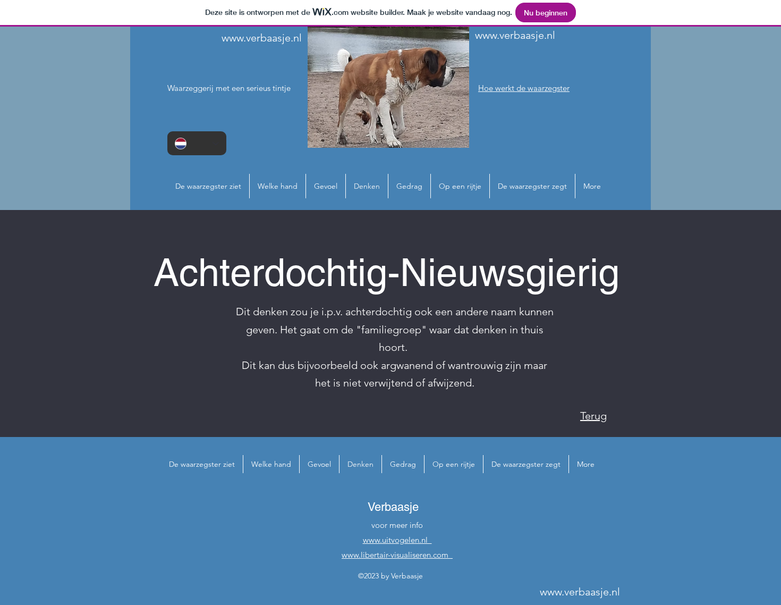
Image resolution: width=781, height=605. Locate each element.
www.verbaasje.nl (262, 37)
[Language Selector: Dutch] (196, 143)
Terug (593, 415)
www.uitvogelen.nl (397, 540)
